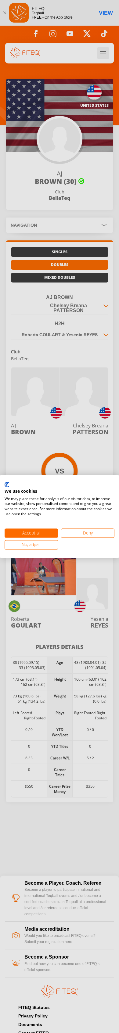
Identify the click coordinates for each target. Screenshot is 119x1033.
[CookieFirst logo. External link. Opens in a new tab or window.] (7, 485)
